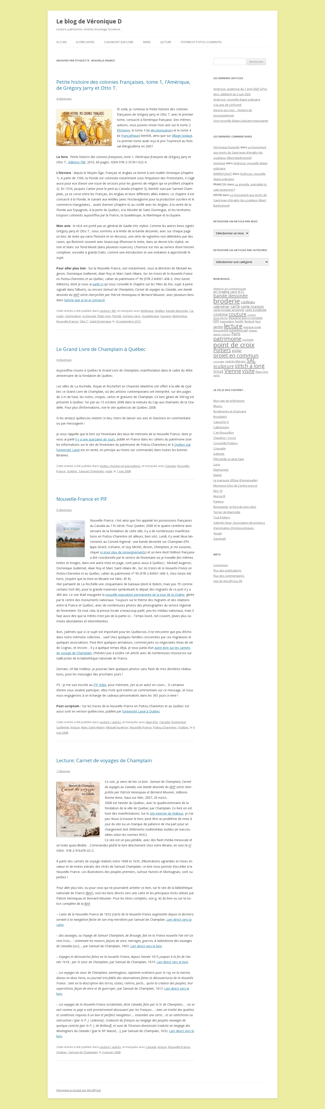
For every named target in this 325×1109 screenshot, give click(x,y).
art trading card (225, 291)
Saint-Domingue (100, 321)
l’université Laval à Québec (141, 711)
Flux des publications (227, 570)
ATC (241, 291)
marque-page (252, 327)
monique (219, 163)
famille (239, 321)
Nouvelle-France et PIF (81, 498)
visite (108, 471)
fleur (258, 321)
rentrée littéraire (235, 361)
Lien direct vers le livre (146, 946)
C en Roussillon (223, 432)
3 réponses (64, 510)
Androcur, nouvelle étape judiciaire (236, 99)
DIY (216, 321)
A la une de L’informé (227, 105)
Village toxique (182, 135)
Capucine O (221, 422)
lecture (75, 727)
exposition (227, 321)
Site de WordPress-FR (227, 581)
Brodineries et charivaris (229, 411)
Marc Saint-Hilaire (93, 727)
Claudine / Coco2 (224, 438)
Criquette (219, 448)
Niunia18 (219, 496)
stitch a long (249, 365)
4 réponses (64, 99)
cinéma (220, 314)
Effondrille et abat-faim (228, 459)
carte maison (252, 306)
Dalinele (218, 454)
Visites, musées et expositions (120, 466)
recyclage (218, 361)
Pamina (218, 501)
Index (147, 42)
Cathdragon (221, 427)
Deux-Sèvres (220, 318)
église (216, 375)
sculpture (223, 366)
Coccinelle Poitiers (225, 443)
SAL (251, 360)
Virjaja (217, 533)
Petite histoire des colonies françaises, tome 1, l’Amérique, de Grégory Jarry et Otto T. (123, 84)
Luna (216, 464)
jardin (218, 326)
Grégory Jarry (132, 316)
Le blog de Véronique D (89, 21)
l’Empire (123, 130)
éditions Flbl (76, 162)
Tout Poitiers (221, 517)
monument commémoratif (230, 330)
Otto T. (84, 321)
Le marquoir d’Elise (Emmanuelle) (235, 480)
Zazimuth (219, 539)
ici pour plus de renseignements (122, 552)
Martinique (179, 316)
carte (235, 306)
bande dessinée (177, 311)
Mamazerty (221, 470)
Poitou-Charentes (165, 727)
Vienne (232, 370)
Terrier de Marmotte (226, 512)
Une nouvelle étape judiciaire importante (240, 121)
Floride (116, 316)
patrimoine (227, 338)
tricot (218, 371)
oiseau (253, 330)
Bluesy (217, 406)
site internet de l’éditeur (166, 813)
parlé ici (98, 284)
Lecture (165, 42)
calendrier (221, 306)
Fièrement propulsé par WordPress (78, 1090)
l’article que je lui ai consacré (84, 300)
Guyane (165, 316)
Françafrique (130, 135)
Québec (72, 471)
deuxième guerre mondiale (245, 318)
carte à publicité (255, 310)
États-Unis (104, 316)
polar (237, 350)
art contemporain (235, 288)
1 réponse (63, 771)
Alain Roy (152, 722)
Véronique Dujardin (226, 147)
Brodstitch (220, 417)
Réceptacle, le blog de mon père (234, 507)
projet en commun (236, 355)
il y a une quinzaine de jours (95, 439)
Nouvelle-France (67, 321)
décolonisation (161, 130)
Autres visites (85, 42)
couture (238, 314)
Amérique (147, 311)
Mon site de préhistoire (229, 401)
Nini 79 (217, 491)
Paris (235, 333)
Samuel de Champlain (83, 1052)
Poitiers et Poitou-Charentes (201, 42)
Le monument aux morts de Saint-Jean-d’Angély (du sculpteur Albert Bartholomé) (239, 152)
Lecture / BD (108, 311)
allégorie (218, 288)
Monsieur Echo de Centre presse (235, 486)
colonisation (73, 316)
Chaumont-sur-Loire (118, 42)
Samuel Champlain (91, 471)
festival (249, 321)
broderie (226, 301)
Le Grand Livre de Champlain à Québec (100, 349)
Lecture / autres (110, 722)
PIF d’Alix (100, 685)
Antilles (160, 311)
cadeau (248, 302)
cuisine (251, 314)
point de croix (233, 344)
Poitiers (222, 350)
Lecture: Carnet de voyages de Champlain (104, 760)
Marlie (217, 475)
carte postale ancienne (228, 310)
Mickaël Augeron (117, 727)
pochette (248, 339)
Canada (170, 466)
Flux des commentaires (228, 576)
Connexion (220, 565)
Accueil (61, 42)
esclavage (89, 316)
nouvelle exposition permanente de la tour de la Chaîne (144, 595)
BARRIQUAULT (222, 174)
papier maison (222, 334)
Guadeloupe (150, 316)
